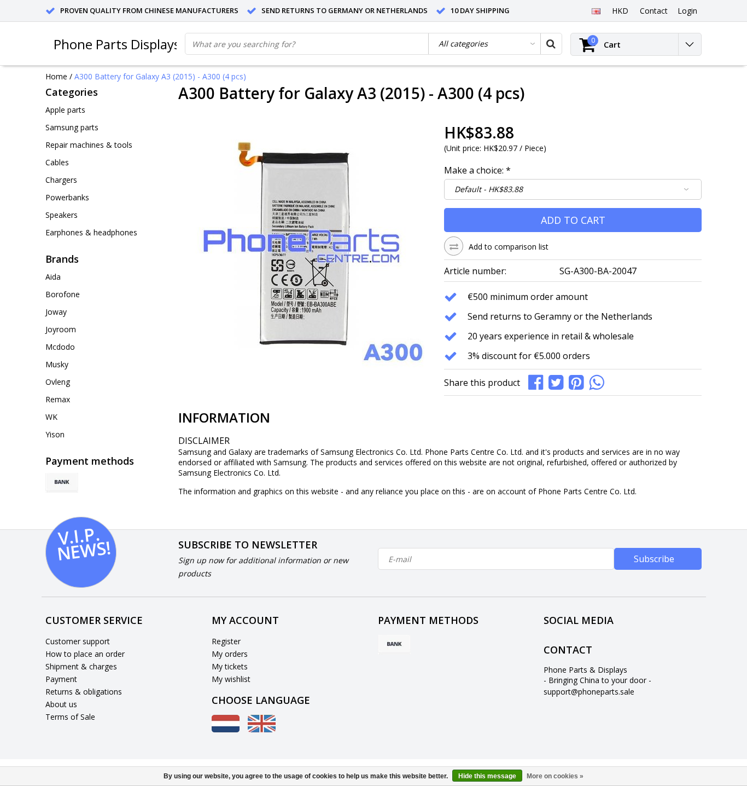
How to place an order (85, 654)
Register (226, 641)
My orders (230, 654)
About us (61, 704)
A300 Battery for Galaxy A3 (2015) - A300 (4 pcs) (160, 76)
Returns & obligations (83, 691)
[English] (596, 10)
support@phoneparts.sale (589, 691)
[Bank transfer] (61, 483)
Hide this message (487, 776)
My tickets (230, 666)
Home (56, 76)
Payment (61, 679)
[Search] (551, 44)
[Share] (538, 381)
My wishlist (231, 679)
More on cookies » (555, 776)
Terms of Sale (70, 717)
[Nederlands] (226, 729)
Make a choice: (477, 170)
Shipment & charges (81, 666)
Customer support (77, 641)
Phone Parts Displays (117, 44)
